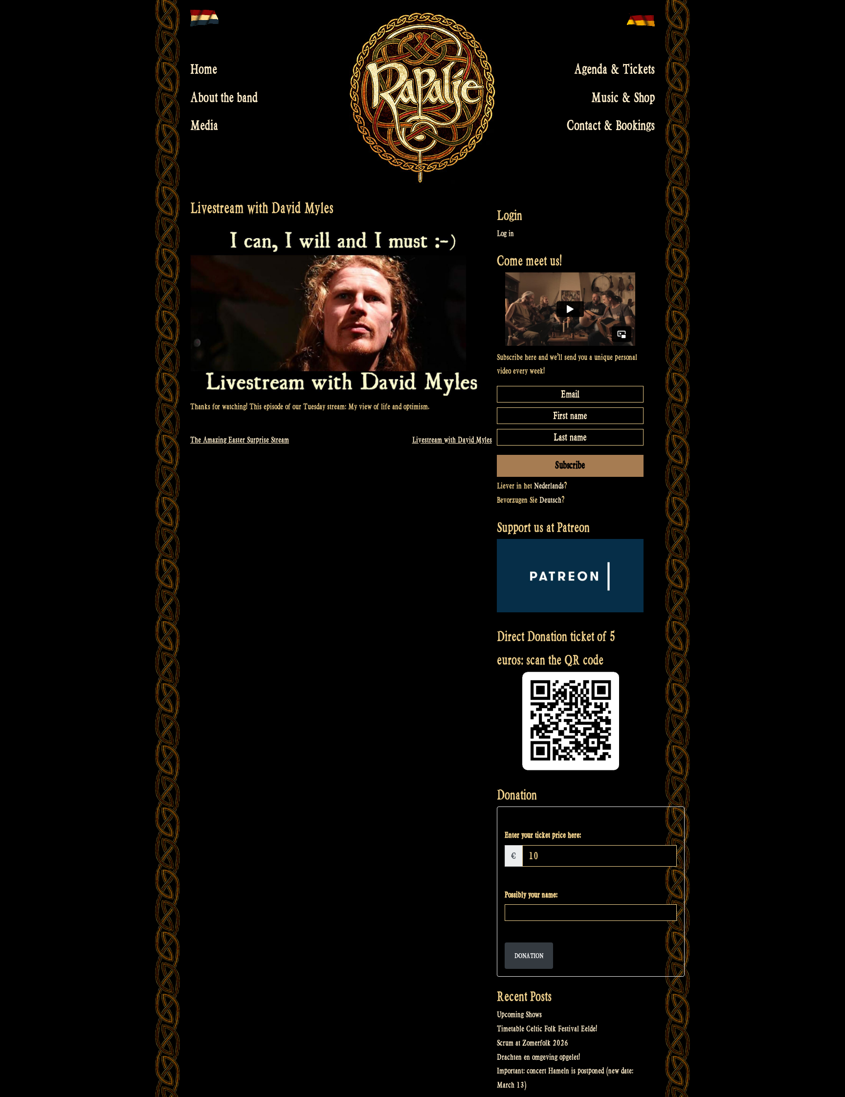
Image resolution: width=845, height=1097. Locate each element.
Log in (505, 233)
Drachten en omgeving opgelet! (538, 1057)
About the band (224, 97)
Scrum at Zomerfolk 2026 (532, 1043)
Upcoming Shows (519, 1014)
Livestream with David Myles (452, 440)
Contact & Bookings (611, 126)
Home (203, 69)
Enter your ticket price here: (543, 835)
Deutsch (550, 500)
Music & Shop (623, 97)
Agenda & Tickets (614, 69)
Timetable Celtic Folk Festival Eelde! (547, 1028)
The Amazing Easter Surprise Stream (239, 440)
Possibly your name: (531, 894)
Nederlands (549, 486)
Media (204, 126)
